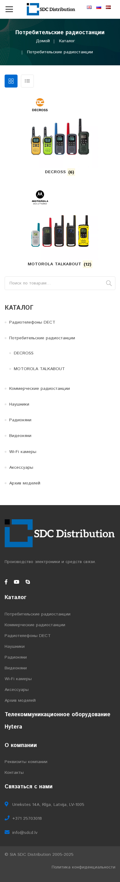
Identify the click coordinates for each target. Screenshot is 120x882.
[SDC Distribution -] (51, 9)
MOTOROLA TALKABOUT (39, 369)
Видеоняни (20, 436)
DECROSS (24, 353)
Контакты (14, 773)
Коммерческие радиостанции (39, 389)
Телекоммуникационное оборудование (57, 715)
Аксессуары (21, 467)
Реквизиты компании (26, 762)
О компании (21, 745)
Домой (43, 41)
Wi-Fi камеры (22, 452)
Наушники (19, 404)
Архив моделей (24, 483)
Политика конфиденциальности (83, 867)
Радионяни (20, 420)
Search (109, 283)
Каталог (67, 41)
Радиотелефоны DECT (32, 322)
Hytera (13, 727)
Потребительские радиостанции (42, 338)
